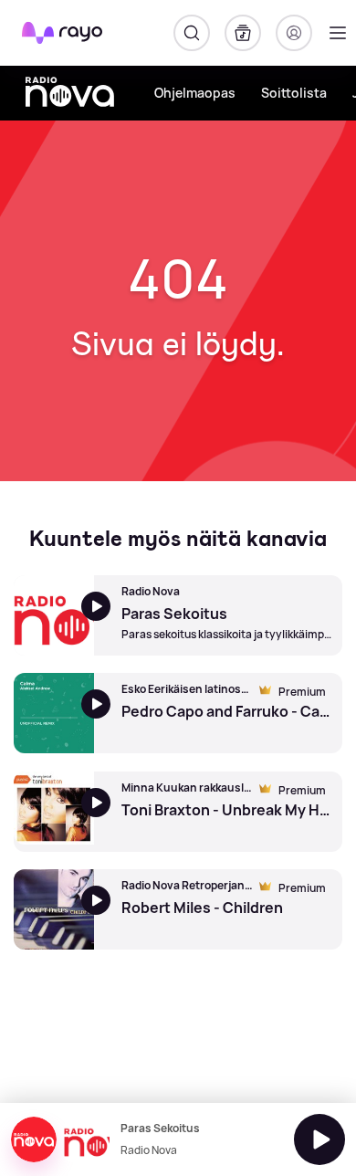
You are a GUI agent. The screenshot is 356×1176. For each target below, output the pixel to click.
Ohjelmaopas (195, 92)
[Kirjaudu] (294, 33)
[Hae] (191, 33)
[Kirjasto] (243, 33)
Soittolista (294, 92)
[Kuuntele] (319, 1139)
